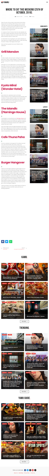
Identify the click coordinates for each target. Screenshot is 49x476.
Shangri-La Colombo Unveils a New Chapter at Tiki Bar (12, 418)
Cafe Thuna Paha (13, 137)
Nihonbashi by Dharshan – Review (36, 316)
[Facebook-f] (25, 470)
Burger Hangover (13, 162)
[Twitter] (28, 470)
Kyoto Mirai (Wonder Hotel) (11, 87)
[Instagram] (30, 470)
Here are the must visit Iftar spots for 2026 (36, 456)
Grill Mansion (10, 52)
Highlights (4, 264)
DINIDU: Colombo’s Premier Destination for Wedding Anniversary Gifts (10, 436)
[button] (24, 321)
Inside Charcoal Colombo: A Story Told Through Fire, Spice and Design (12, 366)
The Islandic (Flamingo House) (13, 110)
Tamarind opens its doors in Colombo (10, 348)
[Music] (35, 470)
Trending (32, 16)
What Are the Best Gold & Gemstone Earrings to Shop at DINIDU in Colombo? (35, 347)
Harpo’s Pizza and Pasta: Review (35, 297)
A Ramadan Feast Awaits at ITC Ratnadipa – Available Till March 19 (12, 456)
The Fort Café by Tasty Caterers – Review (12, 315)
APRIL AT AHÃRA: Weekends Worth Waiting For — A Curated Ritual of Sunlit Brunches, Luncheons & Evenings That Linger (36, 416)
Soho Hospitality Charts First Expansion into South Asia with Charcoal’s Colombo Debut (35, 277)
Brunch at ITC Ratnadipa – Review (12, 297)
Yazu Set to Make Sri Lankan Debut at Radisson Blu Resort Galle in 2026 (36, 437)
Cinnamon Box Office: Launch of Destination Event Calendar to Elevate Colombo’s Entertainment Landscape (36, 365)
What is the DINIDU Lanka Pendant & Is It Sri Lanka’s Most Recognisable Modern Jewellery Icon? (36, 384)
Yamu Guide (14, 283)
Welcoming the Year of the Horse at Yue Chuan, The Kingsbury (12, 278)
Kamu (9, 264)
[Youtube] (33, 470)
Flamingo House (20, 118)
